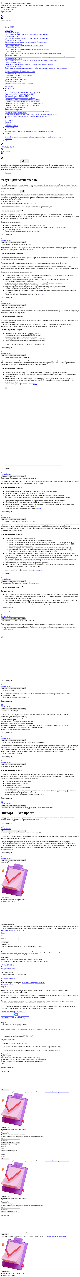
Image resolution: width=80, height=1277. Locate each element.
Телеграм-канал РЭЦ (17, 1018)
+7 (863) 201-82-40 (7, 9)
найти (26, 162)
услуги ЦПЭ (5, 201)
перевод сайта (31, 166)
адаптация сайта (42, 166)
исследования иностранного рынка (13, 166)
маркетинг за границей (9, 167)
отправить (5, 942)
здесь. (40, 508)
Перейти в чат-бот (7, 1016)
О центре (36, 961)
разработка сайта (7, 984)
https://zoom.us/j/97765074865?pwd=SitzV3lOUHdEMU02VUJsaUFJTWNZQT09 (31, 1030)
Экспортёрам (27, 961)
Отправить (5, 1090)
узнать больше (8, 607)
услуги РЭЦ (14, 201)
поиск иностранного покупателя (61, 164)
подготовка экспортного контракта (30, 167)
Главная (8, 173)
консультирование (37, 164)
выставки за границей (51, 167)
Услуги (3, 961)
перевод (47, 164)
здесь (38, 231)
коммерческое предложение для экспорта (15, 164)
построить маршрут (8, 978)
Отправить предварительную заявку (13, 242)
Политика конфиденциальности (33, 983)
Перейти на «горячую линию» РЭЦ (13, 1012)
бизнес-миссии (15, 169)
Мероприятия (17, 961)
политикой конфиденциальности (12, 930)
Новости (8, 122)
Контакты (43, 961)
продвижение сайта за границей (60, 166)
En (48, 961)
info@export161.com (8, 969)
